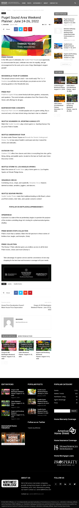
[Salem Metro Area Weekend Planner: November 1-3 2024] (59, 98)
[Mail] (70, 484)
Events (9, 10)
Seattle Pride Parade (31, 60)
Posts (29, 3)
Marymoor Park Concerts (10, 110)
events (10, 284)
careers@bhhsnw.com (36, 494)
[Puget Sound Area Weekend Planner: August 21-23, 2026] (58, 21)
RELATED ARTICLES (9, 336)
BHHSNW (6, 24)
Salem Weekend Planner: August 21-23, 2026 (25, 354)
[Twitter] (74, 484)
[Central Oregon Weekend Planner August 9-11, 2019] (59, 80)
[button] (75, 3)
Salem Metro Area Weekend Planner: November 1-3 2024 (58, 107)
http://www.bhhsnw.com (21, 322)
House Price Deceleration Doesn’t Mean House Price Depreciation (12, 306)
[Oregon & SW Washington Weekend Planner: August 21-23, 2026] (9, 345)
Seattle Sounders (14, 124)
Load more (65, 64)
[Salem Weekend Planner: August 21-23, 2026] (26, 345)
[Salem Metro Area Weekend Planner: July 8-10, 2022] (72, 80)
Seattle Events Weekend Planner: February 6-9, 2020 (43, 411)
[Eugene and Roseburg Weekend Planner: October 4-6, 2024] (58, 56)
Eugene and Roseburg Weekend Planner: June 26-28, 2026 (72, 107)
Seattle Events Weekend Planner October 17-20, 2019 (70, 46)
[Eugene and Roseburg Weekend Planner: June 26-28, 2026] (72, 98)
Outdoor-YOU (6, 153)
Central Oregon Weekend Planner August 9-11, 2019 (59, 87)
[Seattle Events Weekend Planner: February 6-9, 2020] (32, 411)
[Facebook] (55, 484)
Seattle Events (18, 284)
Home (24, 3)
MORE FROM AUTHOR (25, 336)
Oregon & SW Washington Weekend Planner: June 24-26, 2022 (41, 307)
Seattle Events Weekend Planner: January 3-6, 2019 (43, 391)
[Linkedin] (65, 484)
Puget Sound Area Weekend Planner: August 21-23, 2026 (69, 20)
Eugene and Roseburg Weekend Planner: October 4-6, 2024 (70, 55)
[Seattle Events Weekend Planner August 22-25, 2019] (32, 401)
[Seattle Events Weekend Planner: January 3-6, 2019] (32, 392)
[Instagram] (60, 484)
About (46, 3)
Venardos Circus (35, 183)
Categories (37, 3)
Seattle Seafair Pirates (8, 196)
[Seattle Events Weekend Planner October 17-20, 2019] (58, 46)
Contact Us (54, 3)
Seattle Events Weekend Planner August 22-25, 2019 (43, 401)
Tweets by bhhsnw (34, 428)
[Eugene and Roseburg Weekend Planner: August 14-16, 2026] (43, 345)
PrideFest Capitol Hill (8, 94)
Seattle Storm (20, 169)
